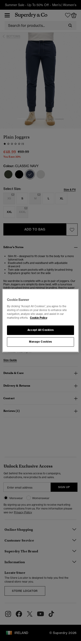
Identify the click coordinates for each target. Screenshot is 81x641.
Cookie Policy (38, 317)
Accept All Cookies (40, 330)
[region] (40, 320)
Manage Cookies (40, 341)
